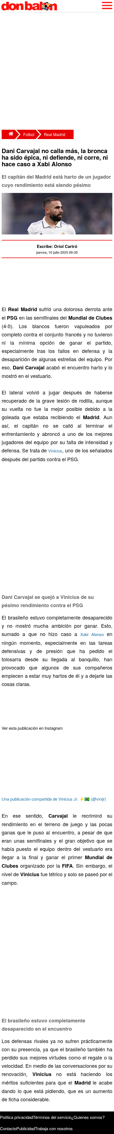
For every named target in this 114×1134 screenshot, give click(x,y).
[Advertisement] (57, 71)
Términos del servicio (52, 1117)
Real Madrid (54, 134)
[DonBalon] (8, 134)
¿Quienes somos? (88, 1117)
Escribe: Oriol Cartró (57, 246)
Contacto (8, 1128)
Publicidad (25, 1128)
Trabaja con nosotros (54, 1128)
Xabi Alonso (91, 634)
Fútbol (28, 134)
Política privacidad (16, 1117)
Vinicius (55, 450)
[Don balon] (51, 6)
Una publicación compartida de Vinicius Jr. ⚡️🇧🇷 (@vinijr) (54, 799)
